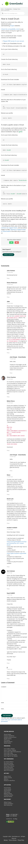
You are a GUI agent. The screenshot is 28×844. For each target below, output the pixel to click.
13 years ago (10, 272)
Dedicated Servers (8, 741)
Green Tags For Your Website (11, 756)
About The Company (8, 770)
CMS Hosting (7, 792)
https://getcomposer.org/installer (16, 553)
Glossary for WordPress (9, 780)
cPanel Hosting (7, 790)
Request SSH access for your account (13, 41)
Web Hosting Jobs (8, 805)
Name (2, 702)
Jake (8, 301)
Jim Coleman (11, 571)
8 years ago (9, 572)
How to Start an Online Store (10, 754)
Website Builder (7, 743)
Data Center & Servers (9, 766)
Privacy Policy (21, 840)
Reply (8, 278)
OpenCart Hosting (8, 796)
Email (2, 708)
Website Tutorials (8, 777)
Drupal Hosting (7, 787)
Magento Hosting (8, 793)
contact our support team (9, 228)
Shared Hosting (7, 734)
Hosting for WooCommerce (10, 737)
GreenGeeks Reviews (9, 769)
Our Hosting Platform (8, 761)
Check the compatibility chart (10, 29)
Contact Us (9, 819)
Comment (3, 687)
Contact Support (8, 254)
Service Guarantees (8, 767)
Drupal (12, 26)
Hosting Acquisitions (8, 803)
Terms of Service (13, 840)
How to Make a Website (9, 748)
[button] (2, 3)
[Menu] (2, 4)
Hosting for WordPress (9, 735)
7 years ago (9, 595)
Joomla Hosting (7, 789)
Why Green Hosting (8, 763)
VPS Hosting (7, 740)
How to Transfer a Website (10, 750)
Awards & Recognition (9, 764)
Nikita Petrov (11, 401)
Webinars (6, 779)
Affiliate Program (7, 802)
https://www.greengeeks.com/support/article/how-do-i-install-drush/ (16, 543)
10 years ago (10, 500)
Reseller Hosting (7, 738)
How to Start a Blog (8, 753)
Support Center (7, 776)
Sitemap (6, 840)
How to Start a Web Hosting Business (12, 751)
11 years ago (10, 476)
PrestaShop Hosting (8, 795)
